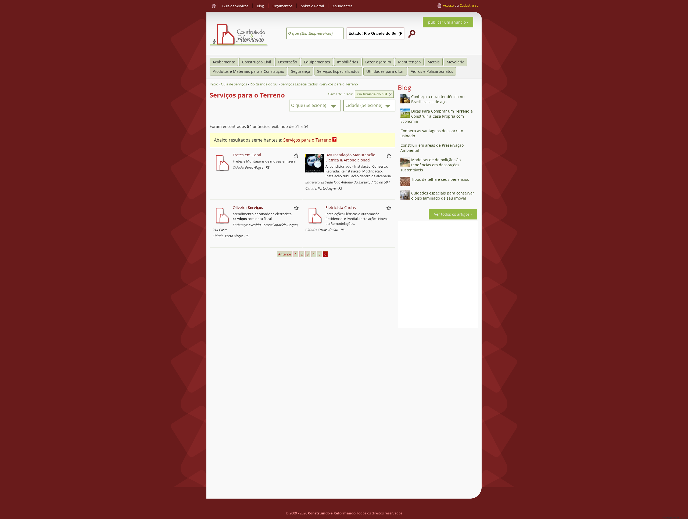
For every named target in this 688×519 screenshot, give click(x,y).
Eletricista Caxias (340, 207)
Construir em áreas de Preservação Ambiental (432, 148)
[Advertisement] (438, 411)
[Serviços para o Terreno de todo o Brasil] (390, 94)
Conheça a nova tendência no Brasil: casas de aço (437, 99)
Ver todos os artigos (452, 214)
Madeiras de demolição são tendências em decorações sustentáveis (430, 164)
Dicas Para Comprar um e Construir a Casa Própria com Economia (436, 116)
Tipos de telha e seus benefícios (440, 179)
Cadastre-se (469, 5)
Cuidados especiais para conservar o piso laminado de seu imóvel (442, 195)
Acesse (448, 5)
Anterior (284, 254)
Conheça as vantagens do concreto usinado (431, 133)
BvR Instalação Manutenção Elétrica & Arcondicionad (350, 157)
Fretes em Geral (247, 154)
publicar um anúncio (447, 22)
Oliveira (248, 207)
